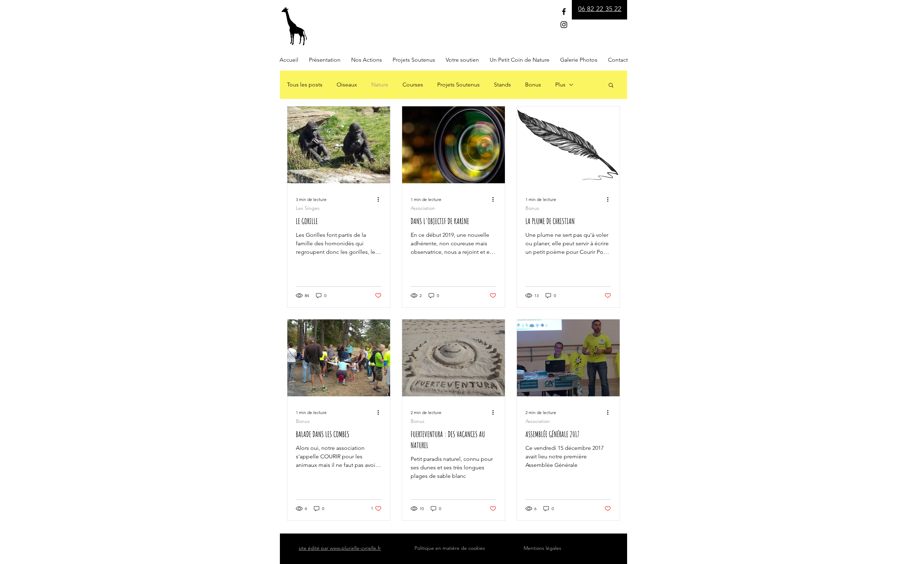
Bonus (533, 84)
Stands (502, 84)
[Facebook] (563, 11)
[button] (611, 85)
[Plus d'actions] (380, 199)
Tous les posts (304, 84)
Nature (379, 84)
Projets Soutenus (458, 84)
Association (423, 208)
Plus (560, 84)
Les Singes (308, 208)
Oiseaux (347, 84)
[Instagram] (563, 24)
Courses (412, 84)
